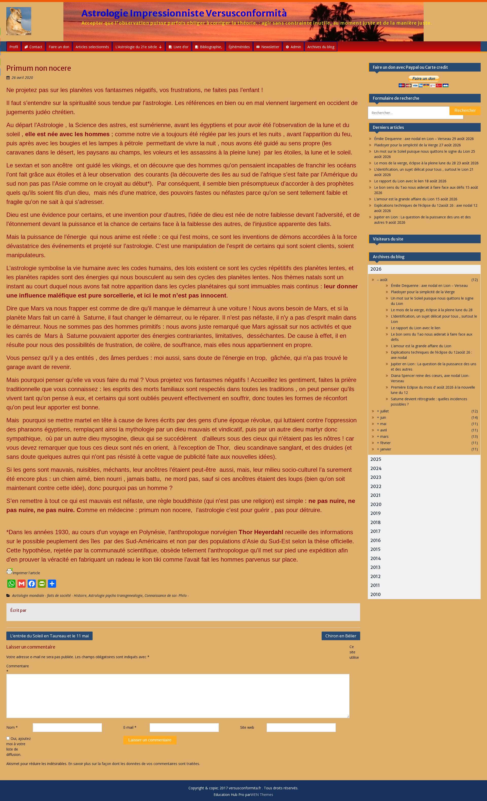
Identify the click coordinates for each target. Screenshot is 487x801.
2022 (375, 486)
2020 (375, 504)
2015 (375, 549)
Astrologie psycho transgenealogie (116, 595)
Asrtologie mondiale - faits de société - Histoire (49, 595)
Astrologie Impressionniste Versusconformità (184, 13)
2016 (375, 540)
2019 (375, 513)
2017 (375, 531)
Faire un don (59, 46)
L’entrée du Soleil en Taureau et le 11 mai (49, 636)
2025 (375, 459)
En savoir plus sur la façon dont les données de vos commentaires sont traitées (133, 763)
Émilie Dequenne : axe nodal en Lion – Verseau (412, 138)
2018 (375, 522)
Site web (247, 727)
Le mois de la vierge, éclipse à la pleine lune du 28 (415, 163)
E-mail (129, 727)
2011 (375, 585)
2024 (376, 468)
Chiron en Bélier (340, 636)
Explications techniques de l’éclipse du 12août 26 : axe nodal (423, 205)
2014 (375, 558)
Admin (296, 46)
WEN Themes (262, 794)
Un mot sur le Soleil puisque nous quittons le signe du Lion (422, 151)
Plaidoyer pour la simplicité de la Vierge (406, 145)
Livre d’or (180, 46)
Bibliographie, (211, 46)
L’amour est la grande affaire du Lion (404, 199)
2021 (375, 495)
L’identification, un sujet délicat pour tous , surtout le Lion (421, 169)
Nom (12, 727)
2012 (375, 576)
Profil (13, 46)
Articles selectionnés (92, 46)
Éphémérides (239, 46)
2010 (375, 594)
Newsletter (270, 46)
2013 (375, 567)
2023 (375, 477)
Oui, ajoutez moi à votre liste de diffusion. (18, 746)
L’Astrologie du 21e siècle (136, 46)
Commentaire (17, 669)
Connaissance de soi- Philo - (167, 595)
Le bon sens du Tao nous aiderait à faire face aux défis (419, 187)
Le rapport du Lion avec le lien (399, 181)
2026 (375, 269)
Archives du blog (320, 46)
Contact (35, 46)
